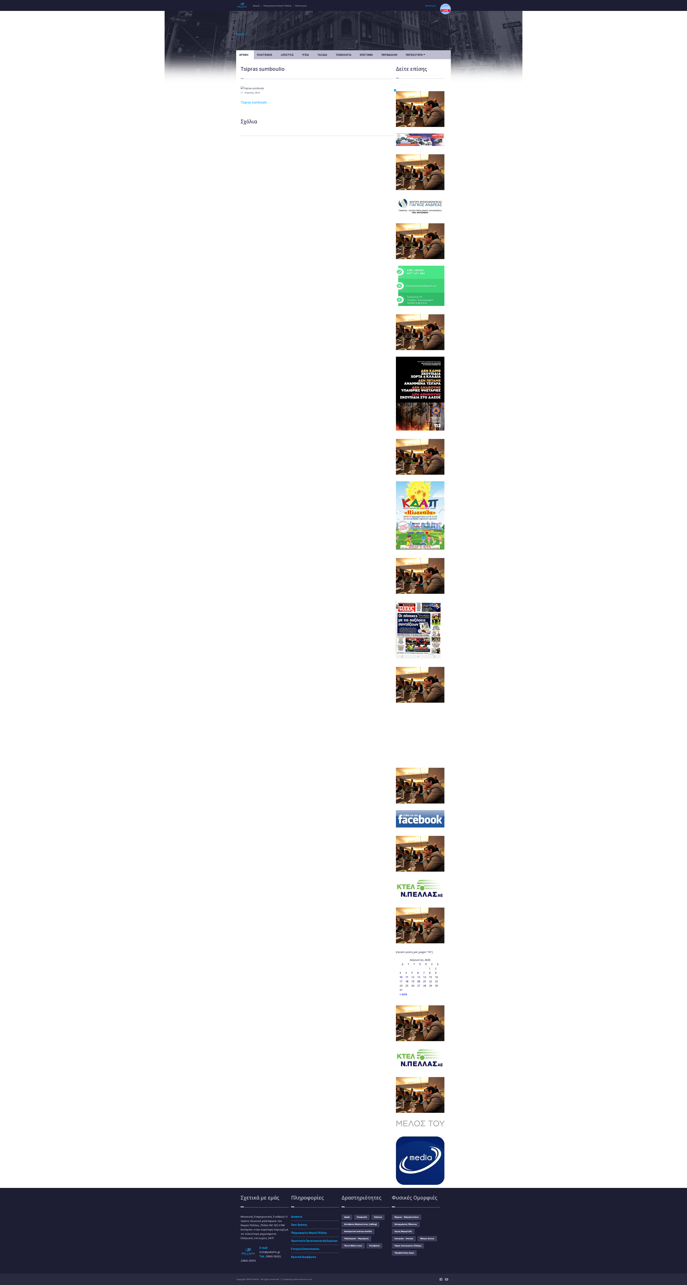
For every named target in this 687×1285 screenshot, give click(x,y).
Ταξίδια (322, 54)
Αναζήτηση (430, 6)
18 (406, 981)
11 (406, 977)
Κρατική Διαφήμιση (303, 1256)
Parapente (362, 1217)
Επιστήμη (366, 54)
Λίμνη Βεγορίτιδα (403, 1231)
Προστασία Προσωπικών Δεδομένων (314, 1240)
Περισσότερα (415, 54)
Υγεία (305, 54)
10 (400, 977)
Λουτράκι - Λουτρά (403, 1238)
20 (418, 981)
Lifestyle (287, 54)
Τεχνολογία (343, 54)
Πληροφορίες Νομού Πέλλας (277, 6)
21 (424, 981)
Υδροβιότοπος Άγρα (404, 1253)
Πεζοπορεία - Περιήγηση (356, 1238)
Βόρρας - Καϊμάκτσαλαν (406, 1217)
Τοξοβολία (374, 1246)
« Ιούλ (403, 994)
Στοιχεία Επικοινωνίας (305, 1248)
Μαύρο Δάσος (427, 1238)
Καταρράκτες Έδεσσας (405, 1224)
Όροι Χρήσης (299, 1224)
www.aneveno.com (302, 1279)
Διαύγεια (296, 1216)
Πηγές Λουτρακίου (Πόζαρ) (407, 1246)
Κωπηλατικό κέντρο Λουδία (358, 1231)
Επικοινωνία (301, 6)
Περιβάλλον (389, 54)
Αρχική (256, 6)
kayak (347, 1217)
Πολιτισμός (264, 54)
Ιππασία (378, 1217)
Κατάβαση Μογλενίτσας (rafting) (360, 1224)
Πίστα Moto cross (353, 1246)
